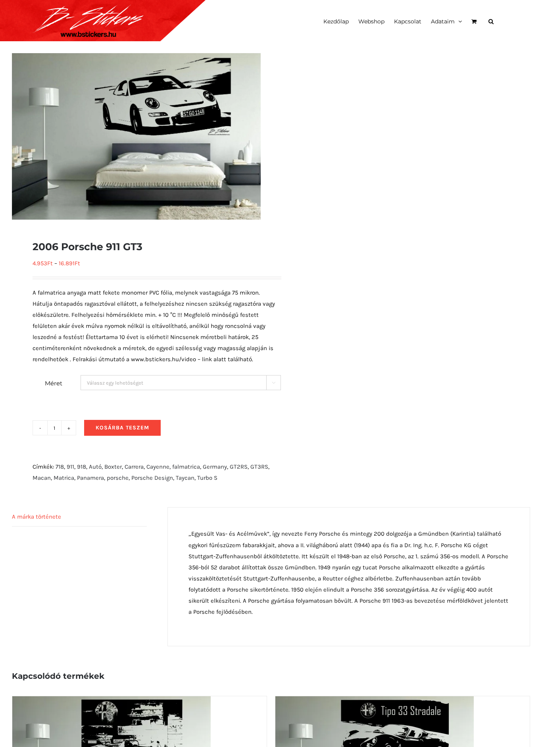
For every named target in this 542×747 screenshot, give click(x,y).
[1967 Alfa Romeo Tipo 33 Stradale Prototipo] (374, 701)
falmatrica (186, 466)
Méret (53, 383)
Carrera (134, 466)
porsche (118, 477)
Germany (215, 466)
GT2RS (239, 466)
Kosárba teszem (122, 427)
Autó (95, 466)
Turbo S (207, 477)
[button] (491, 20)
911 (70, 466)
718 (60, 466)
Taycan (185, 477)
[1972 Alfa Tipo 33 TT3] (111, 701)
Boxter (113, 466)
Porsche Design (152, 477)
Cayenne (157, 466)
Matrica (64, 477)
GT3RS (259, 466)
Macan (42, 477)
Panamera (90, 477)
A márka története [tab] (36, 516)
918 (81, 466)
